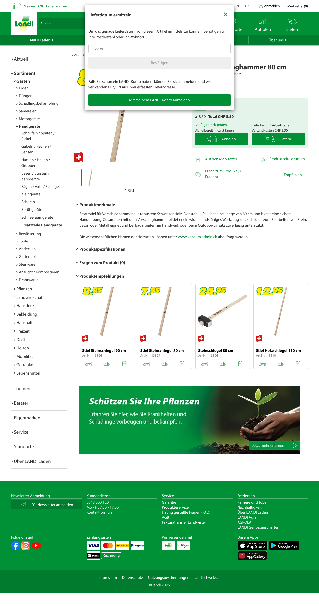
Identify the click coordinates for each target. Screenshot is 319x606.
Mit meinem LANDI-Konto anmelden (159, 99)
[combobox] (159, 48)
